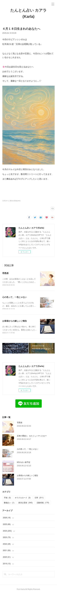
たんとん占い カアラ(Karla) (28, 13)
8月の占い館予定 (23, 462)
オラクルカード (23, 497)
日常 (39, 497)
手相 (7, 497)
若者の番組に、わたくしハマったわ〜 (32, 435)
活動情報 (43, 502)
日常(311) (5, 201)
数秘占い (9, 502)
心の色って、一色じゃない (14, 296)
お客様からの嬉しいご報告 (14, 320)
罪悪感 (5, 272)
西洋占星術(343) (15, 201)
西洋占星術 (25, 502)
